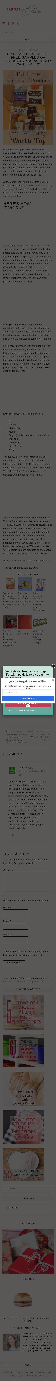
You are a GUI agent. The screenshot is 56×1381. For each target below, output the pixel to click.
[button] (27, 681)
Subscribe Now (28, 698)
